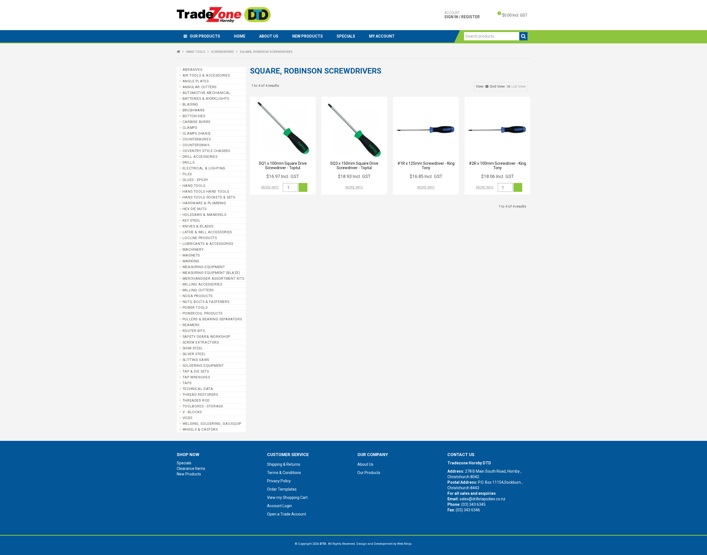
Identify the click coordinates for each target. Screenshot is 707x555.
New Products (307, 36)
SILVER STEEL (194, 354)
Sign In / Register (462, 15)
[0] (494, 15)
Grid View (497, 86)
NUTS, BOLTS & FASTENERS (206, 302)
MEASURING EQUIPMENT (204, 267)
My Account (382, 36)
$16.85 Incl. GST (426, 176)
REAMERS (191, 325)
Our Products (205, 36)
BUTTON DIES (194, 116)
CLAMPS (190, 127)
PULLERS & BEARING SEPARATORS (212, 319)
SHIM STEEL (193, 348)
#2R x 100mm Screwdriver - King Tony (497, 165)
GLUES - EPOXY (195, 180)
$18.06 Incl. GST (497, 176)
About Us (268, 36)
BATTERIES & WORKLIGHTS (206, 98)
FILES (187, 174)
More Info (270, 187)
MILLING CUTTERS (198, 290)
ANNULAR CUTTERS (200, 87)
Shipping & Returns (283, 464)
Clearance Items (191, 468)
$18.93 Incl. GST (354, 176)
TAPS (187, 383)
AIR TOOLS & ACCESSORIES (206, 75)
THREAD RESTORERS (200, 394)
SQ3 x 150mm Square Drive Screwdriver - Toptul (354, 165)
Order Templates (282, 489)
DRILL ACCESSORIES (200, 157)
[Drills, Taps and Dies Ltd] (224, 14)
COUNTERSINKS (196, 145)
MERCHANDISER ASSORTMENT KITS (213, 278)
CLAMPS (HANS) (197, 133)
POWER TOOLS (195, 307)
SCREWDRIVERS (222, 52)
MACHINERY (193, 249)
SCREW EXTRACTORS (201, 342)
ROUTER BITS (194, 331)
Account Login (279, 506)
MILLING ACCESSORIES (202, 284)
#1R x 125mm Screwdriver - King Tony (426, 165)
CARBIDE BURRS (196, 122)
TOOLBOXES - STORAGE (203, 406)
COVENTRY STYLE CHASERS (206, 151)
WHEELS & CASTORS (200, 429)
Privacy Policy (279, 481)
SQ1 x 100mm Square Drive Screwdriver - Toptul (283, 165)
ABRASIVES (192, 69)
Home (239, 36)
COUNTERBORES (197, 139)
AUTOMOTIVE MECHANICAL (207, 93)
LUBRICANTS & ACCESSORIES (208, 244)
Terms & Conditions (284, 472)
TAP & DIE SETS (196, 371)
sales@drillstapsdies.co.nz (482, 499)
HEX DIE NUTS (195, 209)
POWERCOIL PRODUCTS (203, 313)
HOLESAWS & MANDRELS (204, 215)
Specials (346, 36)
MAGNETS (191, 255)
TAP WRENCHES (196, 377)
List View (518, 86)
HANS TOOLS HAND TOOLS (206, 191)
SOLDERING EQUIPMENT (203, 365)
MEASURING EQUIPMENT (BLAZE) (211, 273)
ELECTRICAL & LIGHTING (204, 168)
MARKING (191, 261)
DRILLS (189, 162)
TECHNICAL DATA (198, 389)
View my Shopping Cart (287, 497)
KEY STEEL (192, 220)
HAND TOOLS (195, 52)
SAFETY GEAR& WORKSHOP (206, 336)
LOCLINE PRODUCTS (200, 238)
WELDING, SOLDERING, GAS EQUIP (212, 424)
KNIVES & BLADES (198, 226)
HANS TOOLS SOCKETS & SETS (209, 197)
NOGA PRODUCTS (198, 296)
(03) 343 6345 (473, 504)
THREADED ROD (196, 400)
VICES (187, 418)
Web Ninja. (404, 544)
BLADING (190, 104)
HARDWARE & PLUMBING (204, 203)
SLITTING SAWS (196, 360)
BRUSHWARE (194, 110)
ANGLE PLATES (196, 81)
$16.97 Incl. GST (282, 176)
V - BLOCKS (192, 412)
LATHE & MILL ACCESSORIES (207, 232)
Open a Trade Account (286, 514)
